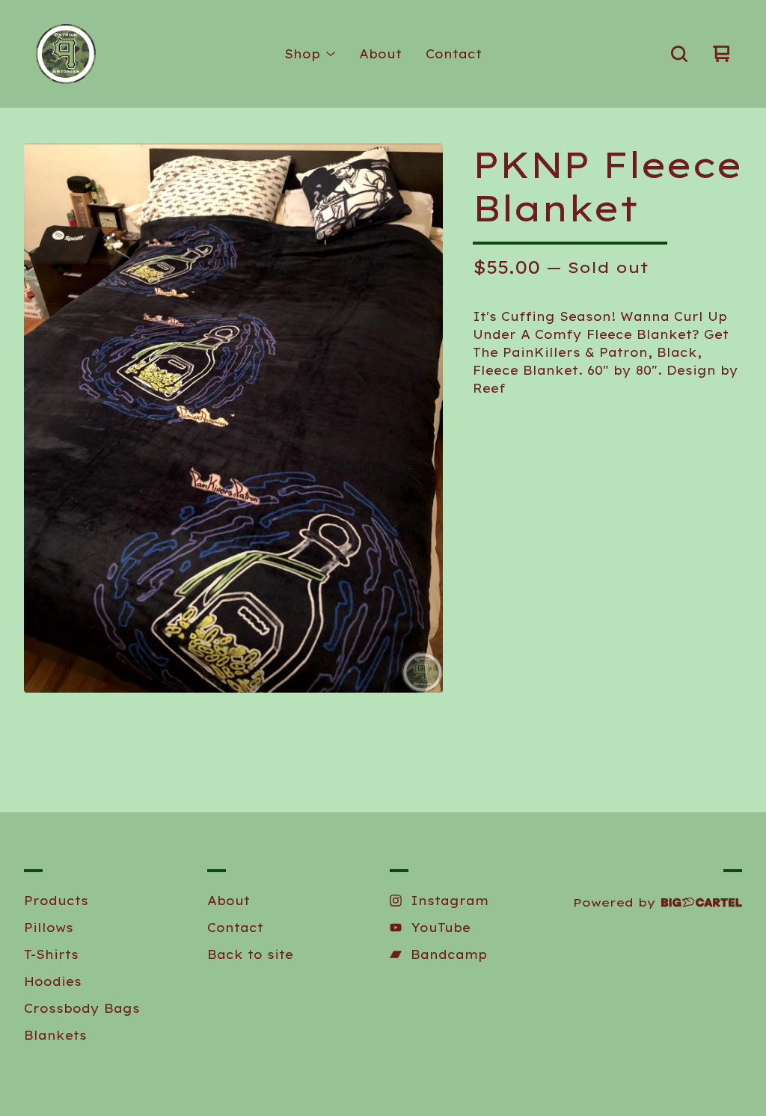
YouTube (441, 927)
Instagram (449, 900)
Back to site (250, 954)
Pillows (48, 927)
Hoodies (53, 981)
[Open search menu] (679, 53)
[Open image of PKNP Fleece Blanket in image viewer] (233, 418)
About (380, 54)
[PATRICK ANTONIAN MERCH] (66, 54)
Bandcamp (449, 954)
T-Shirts (51, 954)
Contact (454, 54)
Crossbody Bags (82, 1008)
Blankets (55, 1035)
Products (56, 900)
